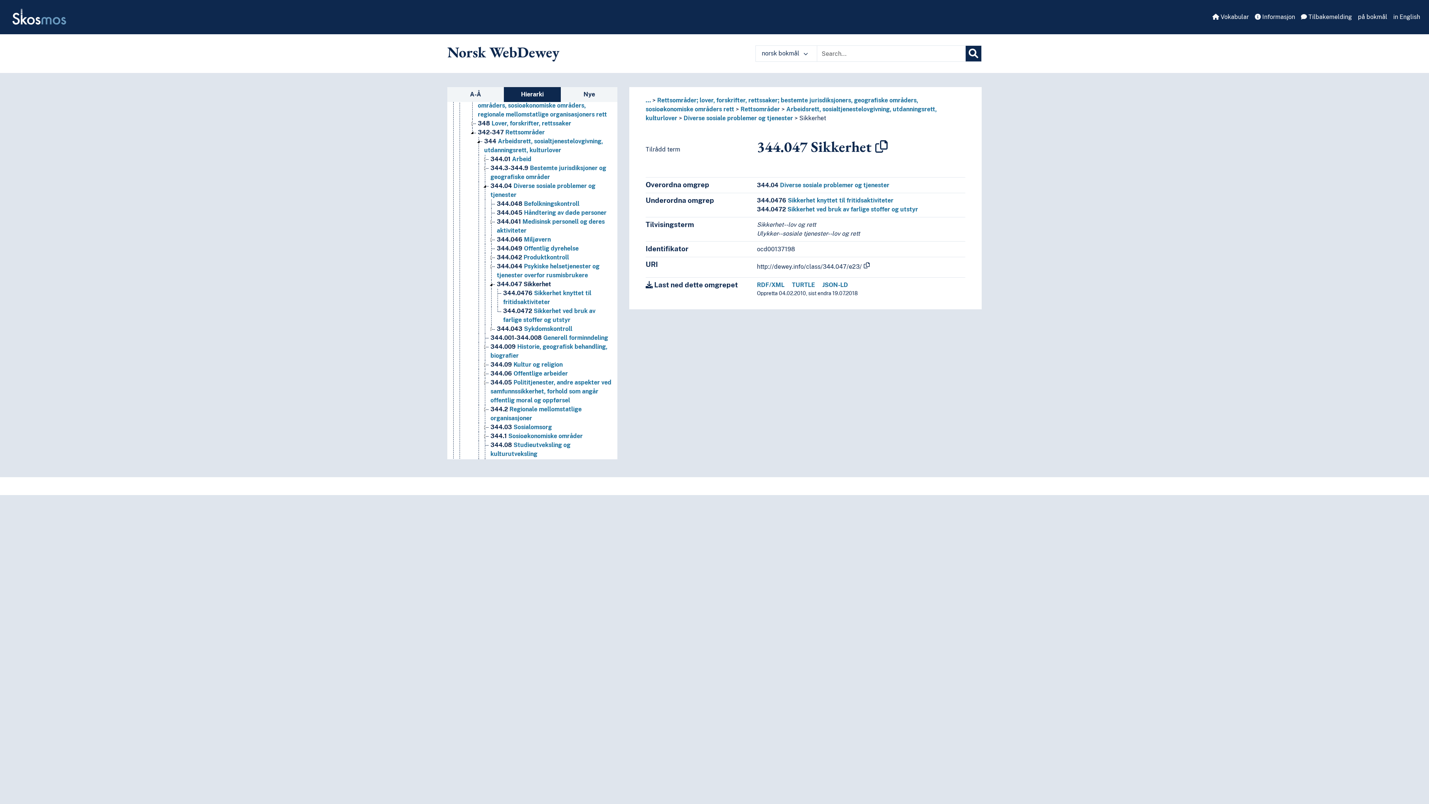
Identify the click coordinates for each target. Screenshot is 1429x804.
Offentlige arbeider (529, 373)
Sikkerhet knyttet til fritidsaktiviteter (825, 200)
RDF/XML (770, 284)
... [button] (648, 100)
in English (1406, 16)
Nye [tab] (589, 94)
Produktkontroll (533, 257)
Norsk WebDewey (503, 52)
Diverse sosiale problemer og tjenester (738, 118)
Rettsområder (511, 132)
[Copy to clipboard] (881, 147)
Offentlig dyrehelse (538, 248)
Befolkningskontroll (538, 203)
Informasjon (1278, 16)
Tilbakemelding (1329, 16)
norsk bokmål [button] (781, 53)
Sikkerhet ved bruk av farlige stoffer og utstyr (837, 209)
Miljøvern (524, 239)
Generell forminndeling (549, 337)
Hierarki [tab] (532, 94)
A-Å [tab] (475, 94)
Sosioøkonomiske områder (536, 436)
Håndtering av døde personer (552, 212)
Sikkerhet (524, 284)
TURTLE (803, 284)
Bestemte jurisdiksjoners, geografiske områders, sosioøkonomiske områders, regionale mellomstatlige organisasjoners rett (542, 105)
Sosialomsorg (521, 427)
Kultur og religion (526, 364)
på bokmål (1372, 16)
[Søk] (973, 53)
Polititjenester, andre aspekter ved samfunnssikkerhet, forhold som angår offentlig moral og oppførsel (550, 391)
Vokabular (1234, 16)
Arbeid (510, 159)
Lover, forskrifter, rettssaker (524, 123)
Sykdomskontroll (534, 328)
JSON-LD (835, 284)
